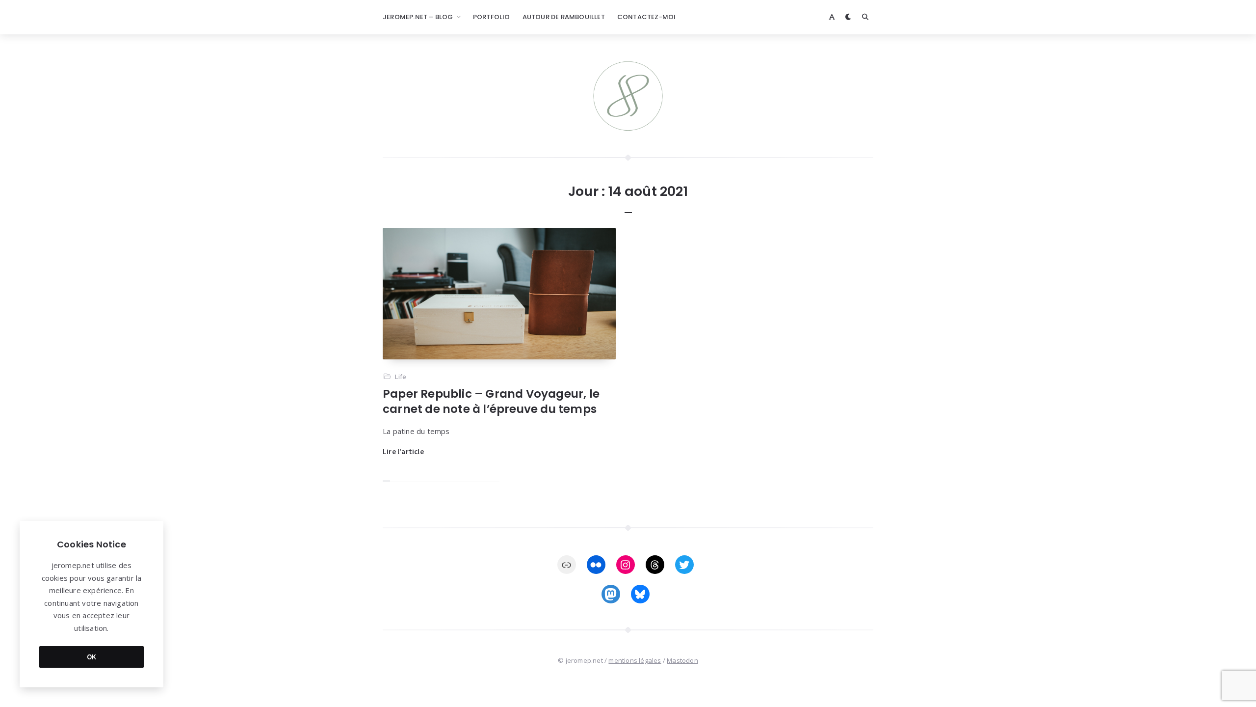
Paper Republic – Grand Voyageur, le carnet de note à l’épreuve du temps (491, 401)
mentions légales (634, 660)
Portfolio (491, 17)
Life (400, 376)
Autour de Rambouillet (564, 17)
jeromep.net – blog (418, 17)
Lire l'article (403, 451)
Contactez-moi (646, 17)
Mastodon (682, 660)
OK (92, 656)
